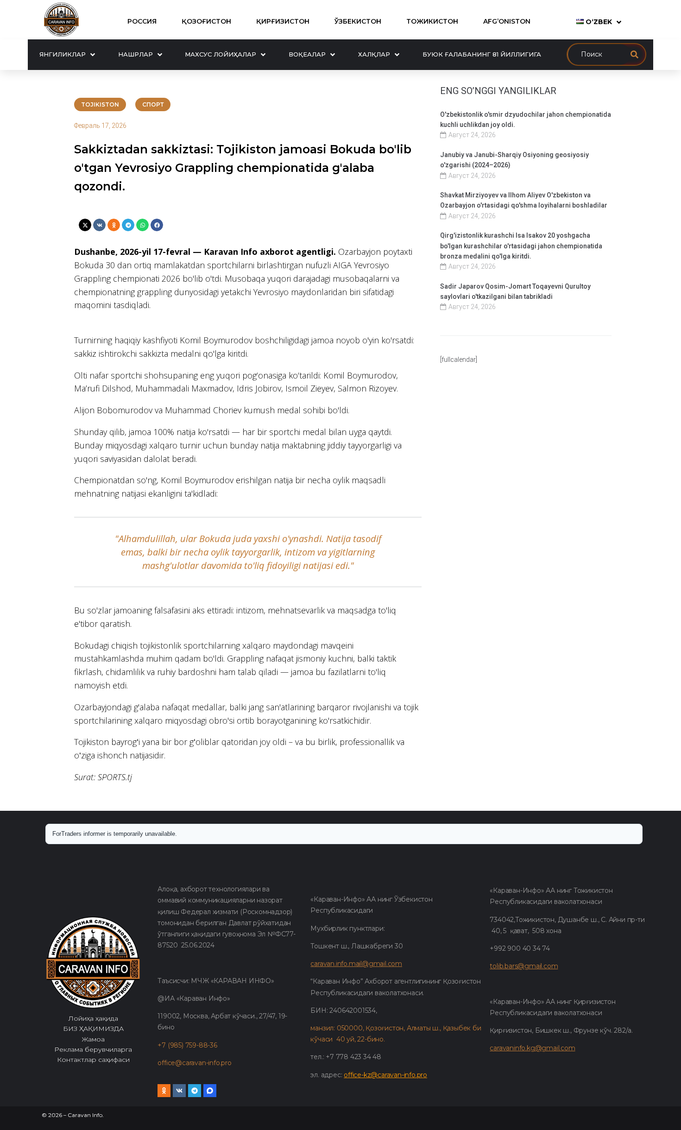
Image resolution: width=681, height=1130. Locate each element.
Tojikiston (100, 104)
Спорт (153, 104)
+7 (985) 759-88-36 (187, 1045)
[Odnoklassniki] (164, 1090)
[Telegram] (194, 1090)
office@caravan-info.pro (194, 1063)
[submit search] (634, 54)
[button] (85, 225)
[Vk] (179, 1090)
